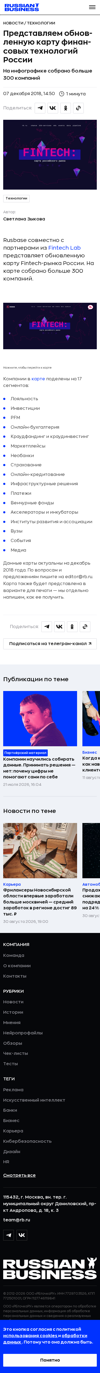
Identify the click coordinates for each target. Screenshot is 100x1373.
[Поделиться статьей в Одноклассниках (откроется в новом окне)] (65, 108)
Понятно (50, 1360)
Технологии (41, 23)
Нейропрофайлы (23, 1033)
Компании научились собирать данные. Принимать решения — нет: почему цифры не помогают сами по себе (39, 768)
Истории (13, 1012)
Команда (13, 955)
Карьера (13, 1131)
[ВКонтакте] (22, 1235)
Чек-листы (15, 1053)
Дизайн (11, 1152)
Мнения (12, 1023)
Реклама (13, 1090)
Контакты (14, 976)
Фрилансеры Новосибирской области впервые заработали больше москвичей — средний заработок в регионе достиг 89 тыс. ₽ (40, 902)
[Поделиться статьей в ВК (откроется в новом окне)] (52, 108)
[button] (92, 7)
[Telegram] (8, 1235)
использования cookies (30, 1336)
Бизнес (11, 1121)
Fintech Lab (64, 248)
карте (38, 379)
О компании (17, 966)
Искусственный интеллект (34, 1100)
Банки (10, 1110)
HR (6, 1162)
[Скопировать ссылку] (78, 108)
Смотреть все (19, 1175)
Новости (13, 23)
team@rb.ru (16, 1220)
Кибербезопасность (27, 1141)
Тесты (10, 1064)
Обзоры (12, 1043)
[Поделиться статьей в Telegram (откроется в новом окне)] (40, 108)
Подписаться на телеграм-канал (48, 644)
